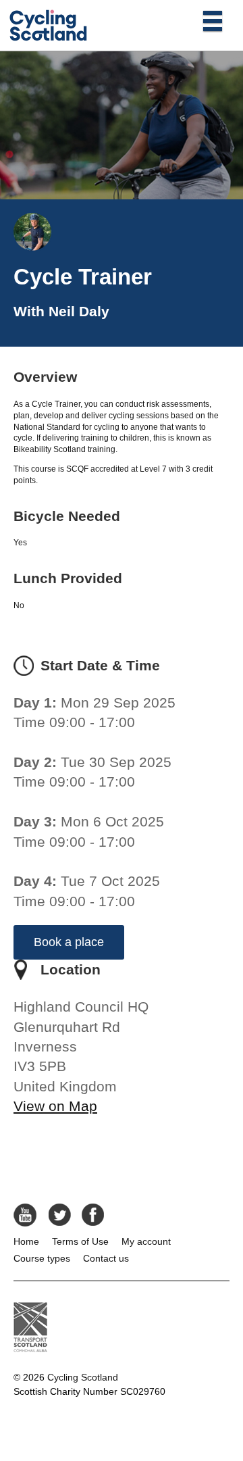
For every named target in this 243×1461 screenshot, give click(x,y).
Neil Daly (79, 311)
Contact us (106, 1258)
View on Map (55, 1106)
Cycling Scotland (82, 1377)
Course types (42, 1258)
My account (146, 1241)
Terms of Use (80, 1241)
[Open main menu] (212, 20)
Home (26, 1241)
